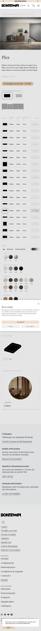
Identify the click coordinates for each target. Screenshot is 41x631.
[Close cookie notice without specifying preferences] (38, 303)
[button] (3, 1)
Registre (8, 627)
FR (24, 5)
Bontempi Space (20, 1)
